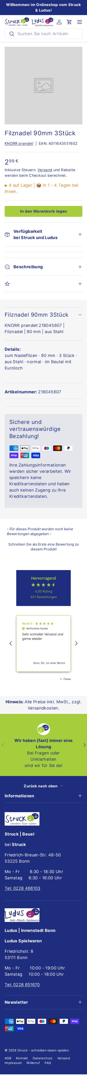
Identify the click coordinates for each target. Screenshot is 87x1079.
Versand (45, 170)
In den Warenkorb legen (43, 211)
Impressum (13, 1063)
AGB (8, 1058)
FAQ (48, 1063)
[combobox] (43, 34)
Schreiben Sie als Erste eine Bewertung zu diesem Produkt (43, 546)
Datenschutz (43, 1058)
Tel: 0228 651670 (22, 984)
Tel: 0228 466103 (22, 888)
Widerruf (33, 1063)
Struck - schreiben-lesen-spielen (43, 1050)
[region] (43, 644)
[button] (69, 22)
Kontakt (22, 1058)
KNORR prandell (19, 143)
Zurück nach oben (41, 786)
